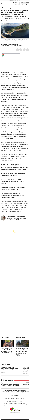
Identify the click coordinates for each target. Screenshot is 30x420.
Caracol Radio (7, 3)
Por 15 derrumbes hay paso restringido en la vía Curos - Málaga (22, 350)
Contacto (7, 398)
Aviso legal (21, 401)
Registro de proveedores (12, 401)
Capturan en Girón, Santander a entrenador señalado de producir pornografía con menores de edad (10, 384)
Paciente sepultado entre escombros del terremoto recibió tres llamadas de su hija (9, 368)
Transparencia (18, 405)
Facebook (17, 49)
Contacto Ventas (15, 398)
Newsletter (22, 398)
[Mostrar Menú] (1, 3)
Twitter (20, 49)
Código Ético (25, 405)
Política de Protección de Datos (10, 403)
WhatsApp (27, 49)
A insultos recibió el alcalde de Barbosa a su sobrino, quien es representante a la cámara (7, 351)
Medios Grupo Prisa (15, 413)
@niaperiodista (18, 44)
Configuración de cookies (7, 405)
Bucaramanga (7, 8)
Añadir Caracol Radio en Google (12, 55)
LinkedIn (24, 49)
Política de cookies (22, 403)
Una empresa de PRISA (15, 409)
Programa (16, 4)
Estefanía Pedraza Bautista (9, 44)
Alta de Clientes (21, 400)
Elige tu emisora (25, 4)
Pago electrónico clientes (10, 400)
